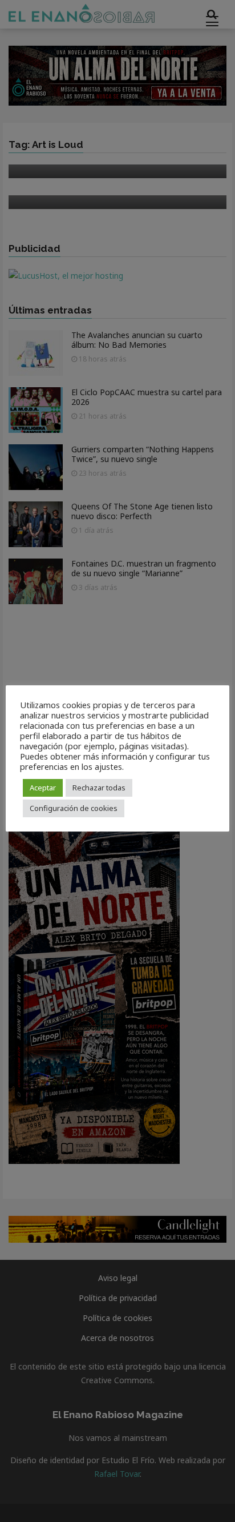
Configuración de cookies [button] (74, 808)
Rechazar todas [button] (98, 787)
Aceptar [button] (43, 787)
